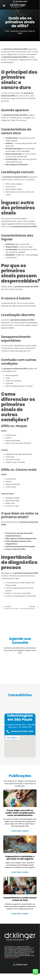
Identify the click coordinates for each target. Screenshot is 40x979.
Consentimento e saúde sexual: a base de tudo (20, 898)
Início (7, 31)
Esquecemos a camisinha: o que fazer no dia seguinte (20, 857)
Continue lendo (20, 831)
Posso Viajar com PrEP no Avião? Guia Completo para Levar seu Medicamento (20, 812)
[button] (4, 5)
